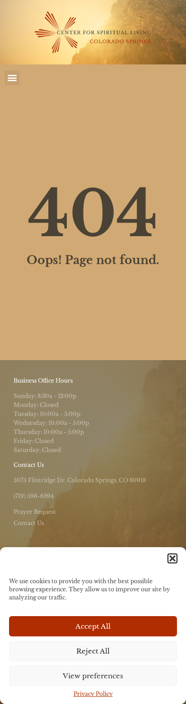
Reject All (93, 651)
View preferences (93, 676)
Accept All (93, 626)
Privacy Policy (93, 693)
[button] (172, 558)
